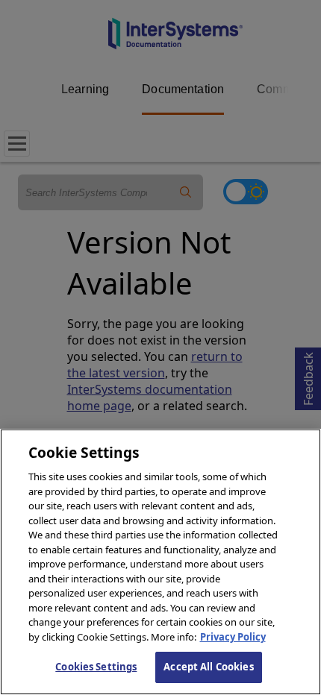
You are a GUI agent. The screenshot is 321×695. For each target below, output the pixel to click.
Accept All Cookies (208, 666)
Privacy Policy (233, 637)
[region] (160, 562)
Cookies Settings (96, 666)
